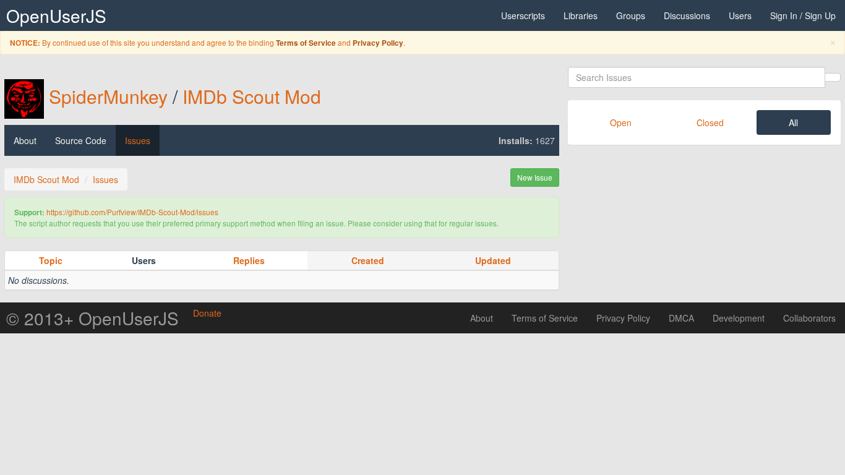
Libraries (581, 15)
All (793, 122)
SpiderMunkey (108, 96)
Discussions (687, 15)
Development (739, 318)
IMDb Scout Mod (251, 96)
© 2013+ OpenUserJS (92, 318)
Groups (630, 15)
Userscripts (523, 15)
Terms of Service (306, 43)
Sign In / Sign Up (803, 15)
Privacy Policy (378, 43)
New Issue (534, 177)
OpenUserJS (56, 15)
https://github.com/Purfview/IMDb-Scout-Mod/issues (132, 212)
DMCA (681, 318)
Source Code (80, 140)
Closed (710, 122)
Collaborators (809, 318)
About (25, 140)
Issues (137, 140)
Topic (50, 260)
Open (621, 122)
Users (740, 15)
